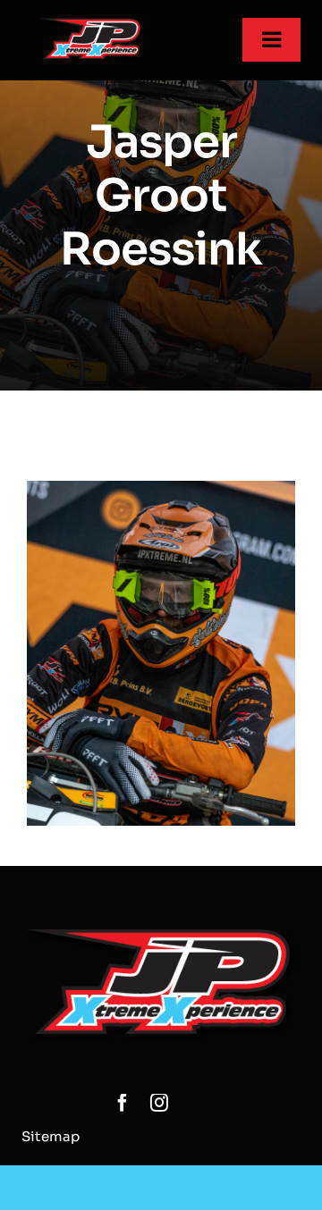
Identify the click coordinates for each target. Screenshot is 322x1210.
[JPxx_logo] (91, 24)
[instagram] (159, 1103)
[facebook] (122, 1103)
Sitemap (50, 1136)
